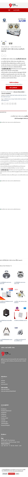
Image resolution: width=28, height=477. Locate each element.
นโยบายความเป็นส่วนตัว (17, 471)
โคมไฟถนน (3, 409)
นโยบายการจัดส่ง (5, 389)
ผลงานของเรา (4, 384)
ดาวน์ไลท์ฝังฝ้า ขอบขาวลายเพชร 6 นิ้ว (5, 283)
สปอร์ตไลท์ (3, 412)
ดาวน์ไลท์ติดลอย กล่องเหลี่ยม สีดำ (6, 321)
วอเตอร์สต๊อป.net (17, 368)
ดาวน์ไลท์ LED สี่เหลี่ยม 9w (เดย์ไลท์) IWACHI (6, 302)
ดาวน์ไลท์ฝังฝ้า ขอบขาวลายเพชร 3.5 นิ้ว (19, 283)
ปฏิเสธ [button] (17, 473)
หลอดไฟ (3, 420)
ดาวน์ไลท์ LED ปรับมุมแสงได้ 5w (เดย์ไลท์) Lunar (20, 340)
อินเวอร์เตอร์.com (12, 429)
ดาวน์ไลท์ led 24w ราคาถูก (9, 99)
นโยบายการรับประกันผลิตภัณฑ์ (8, 391)
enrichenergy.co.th (6, 463)
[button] (9, 10)
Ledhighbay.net (13, 394)
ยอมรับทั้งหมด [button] (11, 473)
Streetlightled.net (20, 462)
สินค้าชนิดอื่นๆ (4, 423)
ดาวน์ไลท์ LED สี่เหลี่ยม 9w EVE (20, 320)
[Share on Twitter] (7, 104)
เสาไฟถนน (3, 414)
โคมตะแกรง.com (9, 400)
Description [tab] (3, 112)
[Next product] (2, 56)
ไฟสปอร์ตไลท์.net (11, 370)
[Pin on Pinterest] (13, 104)
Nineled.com (18, 398)
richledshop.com (22, 425)
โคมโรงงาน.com (12, 396)
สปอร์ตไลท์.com (5, 398)
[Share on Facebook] (5, 104)
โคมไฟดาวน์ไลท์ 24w (18, 99)
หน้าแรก (3, 380)
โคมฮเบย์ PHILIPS (5, 425)
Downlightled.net (22, 394)
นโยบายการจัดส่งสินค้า (6, 93)
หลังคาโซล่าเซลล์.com (6, 431)
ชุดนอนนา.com (14, 463)
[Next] (24, 27)
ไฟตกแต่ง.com (20, 429)
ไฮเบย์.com (12, 398)
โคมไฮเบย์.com (20, 370)
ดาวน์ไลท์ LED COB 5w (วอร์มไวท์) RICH (20, 302)
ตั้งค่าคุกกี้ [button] (5, 473)
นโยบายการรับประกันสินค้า (19, 91)
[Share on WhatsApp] (2, 104)
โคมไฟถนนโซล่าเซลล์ (6, 411)
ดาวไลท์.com (12, 427)
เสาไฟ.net (3, 462)
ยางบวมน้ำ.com (14, 425)
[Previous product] (5, 56)
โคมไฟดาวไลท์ (4, 418)
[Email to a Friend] (10, 104)
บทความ (3, 382)
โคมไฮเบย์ (3, 416)
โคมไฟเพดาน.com (18, 400)
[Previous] (3, 27)
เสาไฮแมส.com (4, 396)
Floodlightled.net (10, 462)
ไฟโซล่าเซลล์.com (21, 396)
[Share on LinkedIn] (15, 104)
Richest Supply (5, 394)
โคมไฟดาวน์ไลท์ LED (5, 47)
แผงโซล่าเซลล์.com (20, 427)
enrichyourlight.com (6, 368)
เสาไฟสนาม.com (5, 427)
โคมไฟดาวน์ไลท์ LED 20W (16, 47)
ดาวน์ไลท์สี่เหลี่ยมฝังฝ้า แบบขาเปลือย (6, 340)
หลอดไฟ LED (4, 422)
